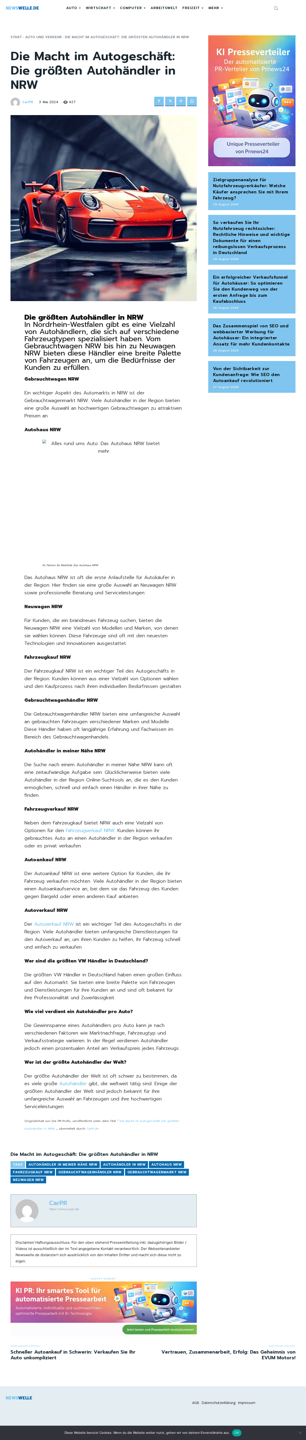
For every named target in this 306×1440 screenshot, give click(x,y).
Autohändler (73, 1083)
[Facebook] (159, 101)
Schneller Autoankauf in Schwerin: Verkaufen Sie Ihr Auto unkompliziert (73, 1354)
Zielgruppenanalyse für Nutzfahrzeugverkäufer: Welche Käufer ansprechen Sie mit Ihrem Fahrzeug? (250, 188)
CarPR (27, 102)
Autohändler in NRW (124, 1164)
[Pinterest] (181, 101)
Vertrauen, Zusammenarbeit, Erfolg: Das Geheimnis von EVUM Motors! (228, 1354)
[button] (276, 8)
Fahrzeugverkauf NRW (90, 830)
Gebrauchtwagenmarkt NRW (157, 1172)
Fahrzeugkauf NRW (33, 1172)
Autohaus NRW (166, 1164)
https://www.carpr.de (64, 1209)
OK (237, 1433)
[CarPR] (16, 102)
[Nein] (300, 1432)
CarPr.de (92, 1128)
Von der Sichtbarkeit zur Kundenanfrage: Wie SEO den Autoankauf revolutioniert (246, 374)
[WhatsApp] (192, 101)
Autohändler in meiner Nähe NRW (62, 1164)
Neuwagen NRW (28, 1179)
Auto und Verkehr (43, 37)
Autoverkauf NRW (54, 924)
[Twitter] (170, 101)
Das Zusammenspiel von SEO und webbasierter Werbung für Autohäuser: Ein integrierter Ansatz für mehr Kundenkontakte (251, 335)
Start (16, 37)
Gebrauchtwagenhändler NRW (90, 1172)
